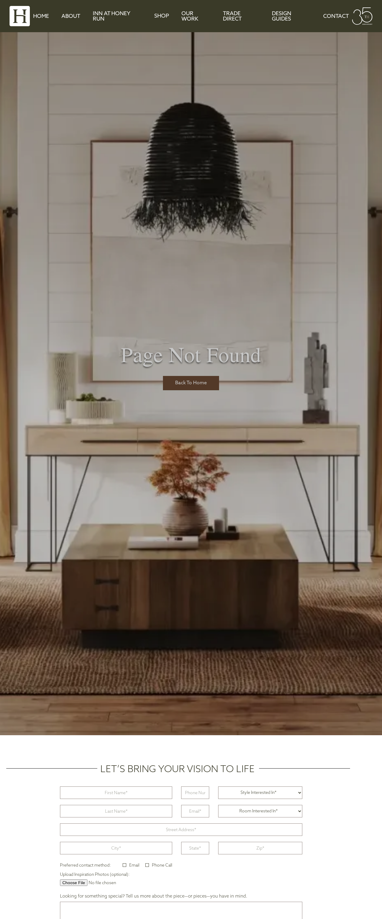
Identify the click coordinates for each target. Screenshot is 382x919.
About (70, 16)
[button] (161, 16)
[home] (20, 16)
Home (41, 16)
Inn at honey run (111, 16)
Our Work (189, 16)
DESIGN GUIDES (281, 16)
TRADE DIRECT (232, 16)
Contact (336, 16)
